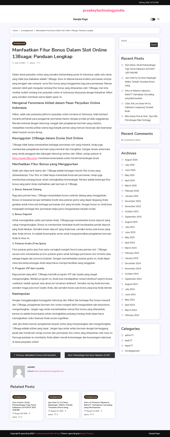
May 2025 (130, 237)
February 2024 (132, 315)
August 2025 (131, 222)
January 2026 (131, 196)
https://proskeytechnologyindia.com (49, 371)
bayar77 (129, 345)
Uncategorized (19, 43)
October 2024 (131, 273)
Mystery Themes (86, 434)
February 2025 (132, 253)
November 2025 (133, 206)
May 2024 (130, 299)
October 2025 (131, 211)
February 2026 (132, 190)
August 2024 (131, 284)
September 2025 (133, 216)
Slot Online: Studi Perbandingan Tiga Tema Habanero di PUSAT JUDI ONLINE (24, 406)
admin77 (129, 335)
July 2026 (130, 165)
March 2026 (131, 185)
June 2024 (130, 294)
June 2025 (130, 232)
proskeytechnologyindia (103, 10)
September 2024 (133, 279)
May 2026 (130, 175)
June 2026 (130, 170)
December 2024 (133, 263)
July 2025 (130, 227)
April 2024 (130, 305)
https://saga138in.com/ (25, 158)
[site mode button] (152, 19)
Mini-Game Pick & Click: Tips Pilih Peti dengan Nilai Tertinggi (141, 118)
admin (32, 63)
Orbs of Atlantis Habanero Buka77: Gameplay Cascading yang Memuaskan (98, 405)
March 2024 (131, 310)
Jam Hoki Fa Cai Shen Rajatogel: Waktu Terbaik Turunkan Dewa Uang (60, 405)
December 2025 (133, 201)
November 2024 (133, 268)
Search (124, 41)
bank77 (128, 340)
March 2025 (131, 248)
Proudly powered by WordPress (47, 434)
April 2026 (130, 180)
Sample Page (80, 19)
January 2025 (131, 258)
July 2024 (130, 289)
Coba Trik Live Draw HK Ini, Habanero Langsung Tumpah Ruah (139, 107)
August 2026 (131, 159)
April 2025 (130, 242)
